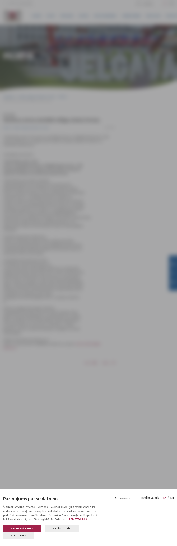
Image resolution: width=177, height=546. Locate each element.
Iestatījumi (125, 497)
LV (164, 498)
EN (172, 498)
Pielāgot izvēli (62, 528)
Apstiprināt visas (22, 528)
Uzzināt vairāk (77, 519)
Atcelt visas (18, 535)
